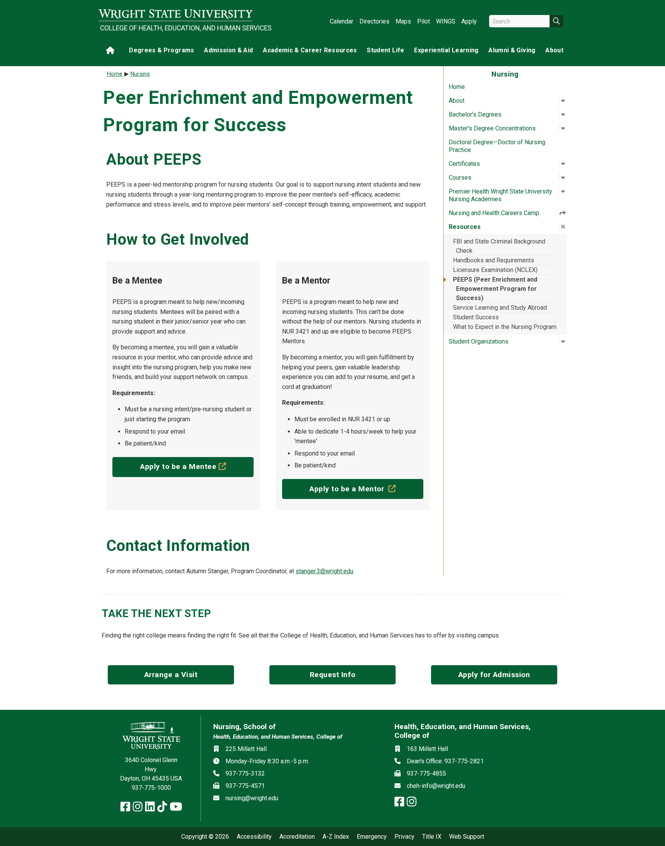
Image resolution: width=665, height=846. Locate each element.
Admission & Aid (228, 50)
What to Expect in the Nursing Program (504, 326)
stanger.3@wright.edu (324, 571)
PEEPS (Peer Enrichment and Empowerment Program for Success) (495, 289)
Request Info (333, 674)
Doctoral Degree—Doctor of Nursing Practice (497, 146)
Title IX (431, 837)
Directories (374, 21)
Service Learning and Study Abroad (500, 307)
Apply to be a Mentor (366, 488)
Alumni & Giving (511, 50)
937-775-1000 (151, 787)
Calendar (341, 21)
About (554, 50)
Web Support (466, 837)
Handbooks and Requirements (493, 260)
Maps (403, 21)
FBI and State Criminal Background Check (499, 246)
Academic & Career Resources (310, 50)
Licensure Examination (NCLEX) (495, 270)
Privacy (404, 837)
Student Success (476, 317)
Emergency (372, 837)
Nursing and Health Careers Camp (494, 213)
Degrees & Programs (161, 50)
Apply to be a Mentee (197, 466)
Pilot (423, 21)
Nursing (140, 74)
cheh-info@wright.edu (436, 785)
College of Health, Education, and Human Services (176, 28)
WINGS (445, 21)
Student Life (385, 50)
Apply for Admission (494, 674)
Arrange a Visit (171, 674)
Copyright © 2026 (205, 837)
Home (457, 86)
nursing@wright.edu (252, 798)
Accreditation (297, 837)
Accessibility (254, 837)
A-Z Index (335, 837)
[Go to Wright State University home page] (175, 14)
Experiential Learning (446, 50)
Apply (469, 21)
